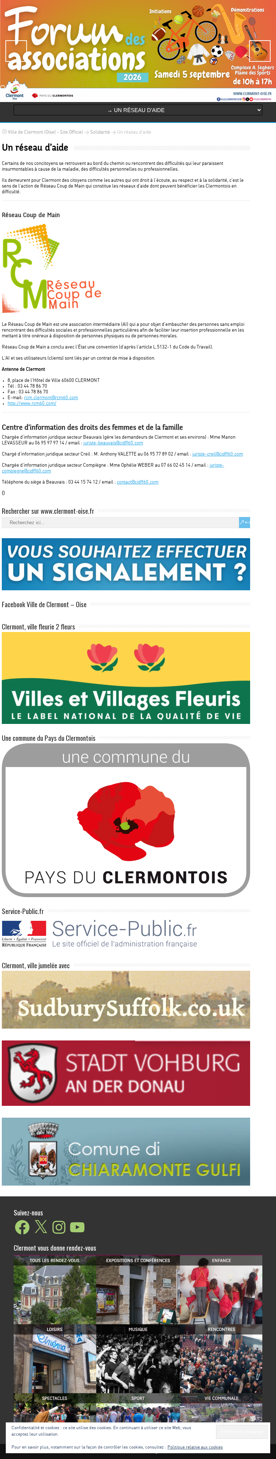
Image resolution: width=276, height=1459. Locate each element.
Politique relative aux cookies (195, 1447)
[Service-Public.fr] (126, 950)
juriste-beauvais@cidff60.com (113, 443)
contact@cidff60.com (137, 482)
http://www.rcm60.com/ (32, 403)
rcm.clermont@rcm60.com (51, 398)
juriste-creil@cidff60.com (217, 454)
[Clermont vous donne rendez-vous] (138, 1340)
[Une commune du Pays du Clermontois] (126, 896)
